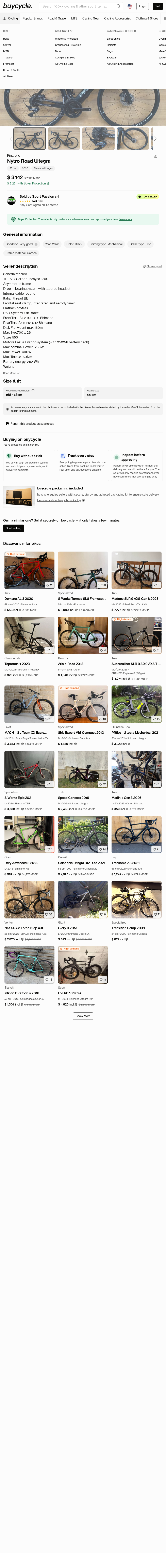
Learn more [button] (125, 219)
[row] (15, 554)
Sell (157, 6)
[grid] (15, 554)
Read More (9, 373)
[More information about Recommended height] (33, 390)
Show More (83, 1016)
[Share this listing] (155, 156)
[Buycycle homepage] (17, 6)
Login (142, 6)
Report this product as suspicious (32, 424)
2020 (25, 168)
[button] (13, 610)
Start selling (13, 528)
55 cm (13, 168)
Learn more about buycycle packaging (59, 500)
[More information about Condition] (36, 244)
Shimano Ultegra (43, 168)
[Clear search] (119, 6)
